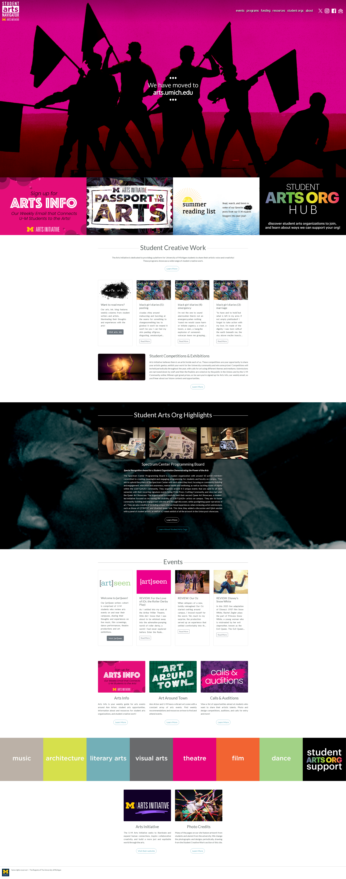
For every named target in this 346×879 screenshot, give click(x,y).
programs (253, 10)
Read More (145, 341)
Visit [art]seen (115, 638)
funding (265, 10)
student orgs (295, 10)
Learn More (172, 268)
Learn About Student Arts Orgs (173, 529)
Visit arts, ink (115, 332)
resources (279, 10)
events (240, 10)
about (309, 10)
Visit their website (146, 851)
